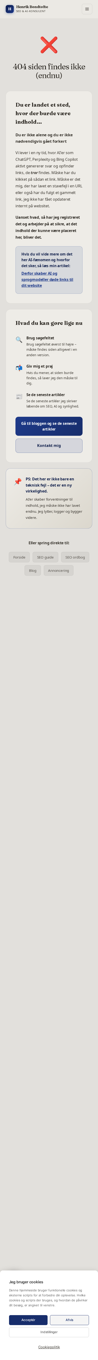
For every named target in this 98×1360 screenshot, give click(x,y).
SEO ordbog (75, 557)
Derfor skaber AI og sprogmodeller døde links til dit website (47, 279)
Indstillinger (49, 1332)
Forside (19, 557)
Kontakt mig (49, 445)
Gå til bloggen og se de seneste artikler (49, 426)
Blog (32, 570)
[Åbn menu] (87, 9)
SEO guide (45, 557)
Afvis (69, 1320)
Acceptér (28, 1320)
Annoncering (58, 570)
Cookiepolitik (49, 1347)
